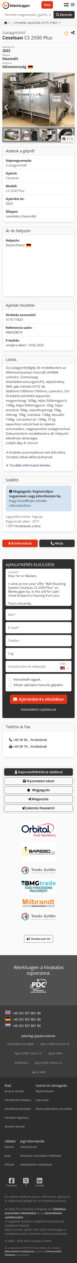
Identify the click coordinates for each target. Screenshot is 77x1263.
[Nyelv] (66, 5)
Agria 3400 (39, 1072)
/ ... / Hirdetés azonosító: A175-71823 (32, 23)
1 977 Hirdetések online (23, 526)
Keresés (65, 15)
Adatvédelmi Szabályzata (20, 1251)
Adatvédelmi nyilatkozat (38, 709)
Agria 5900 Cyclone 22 (54, 1044)
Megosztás (40, 799)
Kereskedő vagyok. (27, 679)
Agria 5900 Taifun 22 (48, 1063)
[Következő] (70, 107)
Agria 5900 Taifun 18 (28, 1053)
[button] (73, 5)
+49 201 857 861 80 (27, 1013)
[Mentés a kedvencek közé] (66, 33)
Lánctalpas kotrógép (20, 1044)
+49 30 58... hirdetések (30, 740)
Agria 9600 (55, 1053)
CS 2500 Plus (15, 191)
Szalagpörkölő (16, 165)
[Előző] (6, 107)
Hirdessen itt (40, 939)
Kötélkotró (21, 1063)
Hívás (59, 543)
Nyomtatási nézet (40, 781)
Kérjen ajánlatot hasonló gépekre (38, 685)
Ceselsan (12, 178)
